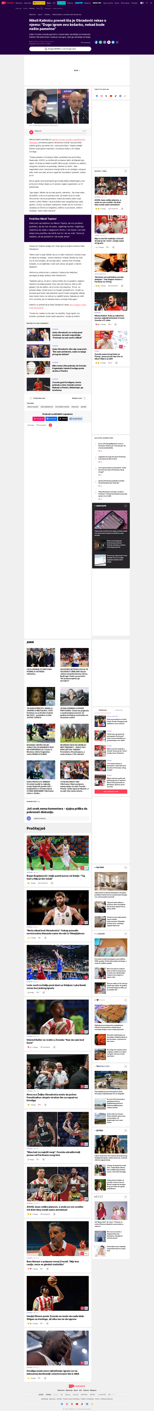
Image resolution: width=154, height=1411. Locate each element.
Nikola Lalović (49, 41)
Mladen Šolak (39, 41)
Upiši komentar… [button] (40, 818)
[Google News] (120, 95)
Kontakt (59, 1399)
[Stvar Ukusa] (111, 1394)
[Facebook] (97, 95)
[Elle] (56, 1394)
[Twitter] (106, 95)
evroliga (75, 407)
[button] (85, 42)
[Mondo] (8, 3)
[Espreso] (48, 1394)
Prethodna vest (39, 398)
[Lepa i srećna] (75, 1394)
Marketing (44, 1399)
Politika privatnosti (107, 1399)
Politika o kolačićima (87, 1399)
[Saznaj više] (125, 505)
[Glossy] (68, 1394)
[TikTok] (115, 95)
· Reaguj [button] (103, 209)
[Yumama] (102, 1394)
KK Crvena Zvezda (62, 407)
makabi (83, 407)
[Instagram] (101, 95)
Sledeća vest (77, 398)
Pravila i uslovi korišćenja (71, 1399)
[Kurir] (41, 1394)
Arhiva (97, 1399)
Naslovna (32, 14)
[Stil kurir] (62, 1394)
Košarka (47, 14)
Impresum (52, 1399)
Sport (40, 14)
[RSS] (125, 95)
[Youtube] (111, 95)
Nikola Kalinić (33, 407)
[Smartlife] (84, 1394)
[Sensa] (92, 1394)
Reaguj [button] (32, 425)
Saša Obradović (47, 407)
